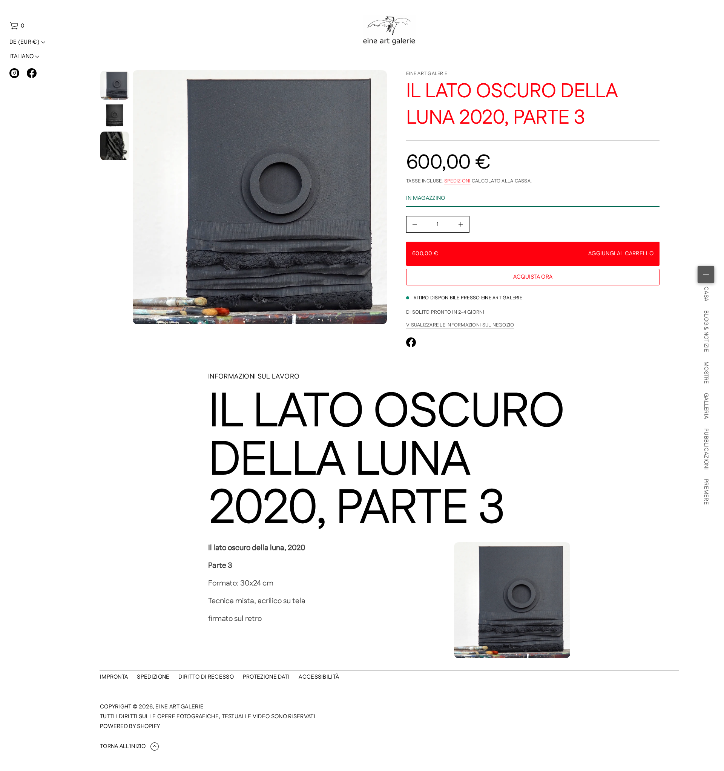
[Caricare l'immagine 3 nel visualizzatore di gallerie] (114, 146)
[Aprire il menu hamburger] (706, 274)
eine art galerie (426, 73)
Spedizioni (457, 181)
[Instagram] (14, 73)
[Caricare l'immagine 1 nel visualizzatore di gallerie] (114, 85)
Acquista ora (533, 277)
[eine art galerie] (389, 30)
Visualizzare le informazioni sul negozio (460, 325)
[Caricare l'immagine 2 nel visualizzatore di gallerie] (114, 115)
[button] (17, 26)
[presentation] (260, 197)
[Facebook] (31, 73)
